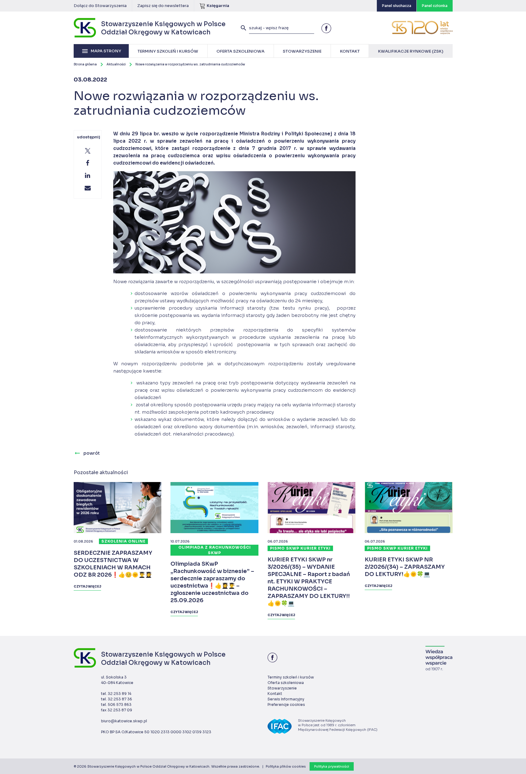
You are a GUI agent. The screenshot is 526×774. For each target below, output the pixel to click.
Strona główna (85, 64)
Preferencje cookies (286, 704)
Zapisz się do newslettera (163, 5)
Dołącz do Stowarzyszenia (100, 5)
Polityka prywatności (331, 766)
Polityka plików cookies (286, 766)
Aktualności (116, 64)
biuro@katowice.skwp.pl (124, 721)
